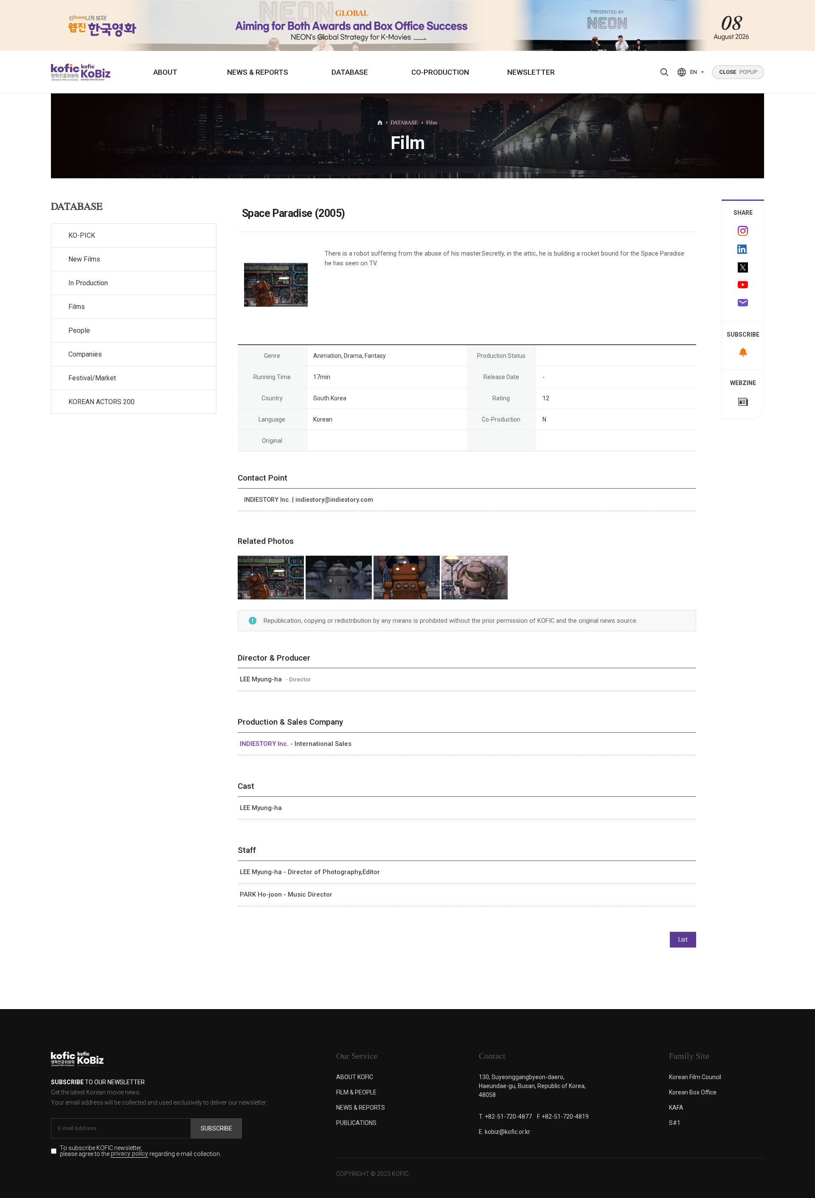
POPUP (738, 72)
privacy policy (129, 1154)
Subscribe (216, 1128)
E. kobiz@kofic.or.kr (504, 1131)
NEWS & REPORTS (257, 72)
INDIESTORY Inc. (265, 744)
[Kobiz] (94, 72)
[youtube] (743, 286)
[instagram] (743, 231)
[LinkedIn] (743, 249)
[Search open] (664, 72)
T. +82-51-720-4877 (505, 1116)
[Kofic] (65, 72)
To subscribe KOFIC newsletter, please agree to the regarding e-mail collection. (140, 1151)
